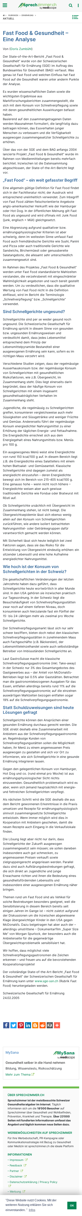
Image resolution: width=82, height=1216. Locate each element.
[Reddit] (42, 1025)
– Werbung (15, 1191)
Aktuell (8, 18)
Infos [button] (32, 1210)
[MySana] (64, 1055)
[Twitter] (13, 1025)
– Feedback (15, 1165)
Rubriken (13, 15)
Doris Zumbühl (20, 49)
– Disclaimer (15, 1176)
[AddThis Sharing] (57, 1025)
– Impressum (16, 1159)
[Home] (4, 15)
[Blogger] (35, 1025)
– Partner (14, 1171)
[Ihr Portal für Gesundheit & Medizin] (41, 6)
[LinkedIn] (28, 1025)
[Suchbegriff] (70, 5)
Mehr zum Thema (18, 1074)
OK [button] (72, 1205)
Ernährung (28, 15)
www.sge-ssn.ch (46, 981)
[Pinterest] (20, 1025)
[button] (78, 6)
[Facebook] (6, 1025)
